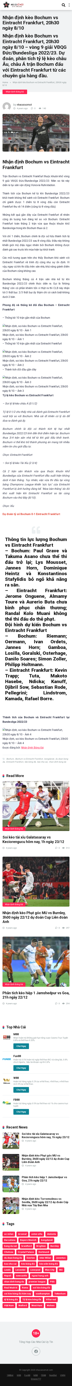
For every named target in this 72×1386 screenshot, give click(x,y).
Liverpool (35, 1269)
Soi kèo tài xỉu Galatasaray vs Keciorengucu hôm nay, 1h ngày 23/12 (33, 839)
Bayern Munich (28, 1240)
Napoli (7, 1275)
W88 (16, 1078)
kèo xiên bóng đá (48, 1263)
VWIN (62, 1375)
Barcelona (9, 1240)
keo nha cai (42, 762)
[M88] (7, 1040)
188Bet (10, 1375)
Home (5, 82)
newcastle (21, 1275)
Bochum (10, 759)
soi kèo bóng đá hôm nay (17, 1293)
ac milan (8, 1234)
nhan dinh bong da (57, 762)
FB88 (16, 1099)
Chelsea (8, 1252)
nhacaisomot (24, 104)
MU (61, 1269)
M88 (16, 1034)
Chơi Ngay (21, 1046)
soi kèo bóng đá (41, 1287)
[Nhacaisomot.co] (14, 4)
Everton (31, 1257)
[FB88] (7, 1106)
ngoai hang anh (40, 1275)
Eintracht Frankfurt (14, 762)
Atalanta (51, 1234)
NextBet (53, 1375)
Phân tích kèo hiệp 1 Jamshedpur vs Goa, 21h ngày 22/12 (44, 1179)
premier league (37, 1281)
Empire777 (36, 1379)
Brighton (41, 1246)
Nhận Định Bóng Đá (15, 92)
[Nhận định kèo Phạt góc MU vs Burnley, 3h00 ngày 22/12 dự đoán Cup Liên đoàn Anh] (36, 882)
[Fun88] (7, 1062)
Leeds (7, 1269)
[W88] (7, 1084)
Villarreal (51, 1299)
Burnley (54, 1246)
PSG (52, 1281)
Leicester (20, 1269)
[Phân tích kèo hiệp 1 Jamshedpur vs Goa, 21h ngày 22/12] (36, 962)
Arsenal (22, 1234)
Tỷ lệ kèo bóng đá (31, 1299)
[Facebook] (36, 1351)
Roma (25, 1287)
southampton (43, 1293)
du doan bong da (13, 1257)
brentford (26, 1246)
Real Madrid (10, 1287)
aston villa (36, 1234)
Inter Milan (45, 1257)
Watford (22, 1305)
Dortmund (44, 1252)
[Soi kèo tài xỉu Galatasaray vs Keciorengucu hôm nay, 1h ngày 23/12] (36, 806)
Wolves (51, 1305)
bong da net (10, 1246)
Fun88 (17, 1056)
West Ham (36, 1305)
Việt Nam (9, 1305)
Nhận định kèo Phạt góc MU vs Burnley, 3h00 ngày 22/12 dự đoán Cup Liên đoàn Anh (35, 917)
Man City (49, 1269)
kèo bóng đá (30, 762)
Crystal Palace (26, 1252)
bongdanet (49, 759)
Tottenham (60, 1293)
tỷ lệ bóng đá (11, 1299)
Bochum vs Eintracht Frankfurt (29, 759)
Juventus (61, 1257)
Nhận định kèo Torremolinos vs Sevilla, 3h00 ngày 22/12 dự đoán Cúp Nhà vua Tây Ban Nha (45, 1202)
